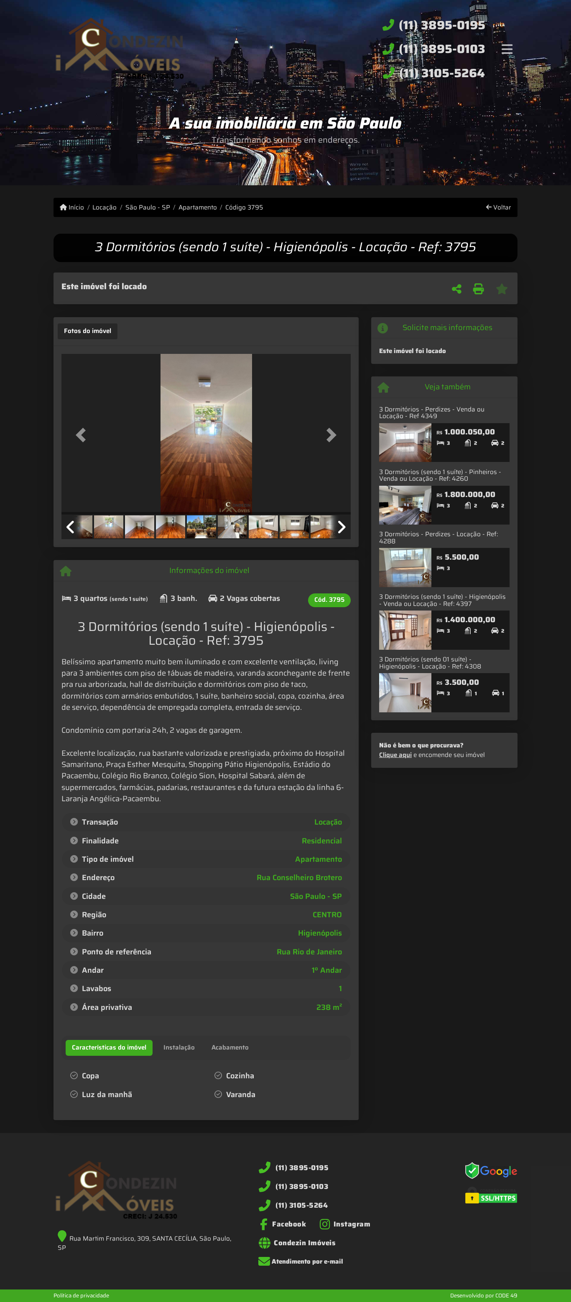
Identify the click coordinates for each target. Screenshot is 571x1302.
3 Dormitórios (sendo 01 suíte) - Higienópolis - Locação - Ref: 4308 (430, 662)
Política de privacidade (81, 1295)
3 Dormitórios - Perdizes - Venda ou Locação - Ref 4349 (431, 412)
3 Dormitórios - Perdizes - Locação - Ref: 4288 (438, 537)
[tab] (87, 331)
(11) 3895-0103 (442, 48)
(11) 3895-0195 (442, 25)
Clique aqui (395, 755)
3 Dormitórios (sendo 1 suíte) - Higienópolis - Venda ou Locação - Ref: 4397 (442, 600)
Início (75, 207)
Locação (104, 207)
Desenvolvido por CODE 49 (483, 1295)
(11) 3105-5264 (442, 73)
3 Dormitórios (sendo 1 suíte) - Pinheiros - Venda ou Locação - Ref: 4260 (440, 475)
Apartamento (197, 207)
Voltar (501, 207)
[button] (83, 435)
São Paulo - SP (147, 207)
